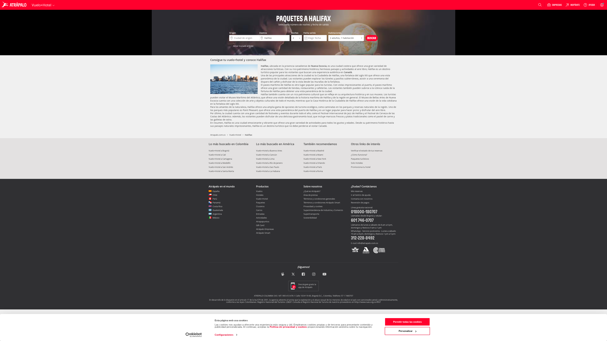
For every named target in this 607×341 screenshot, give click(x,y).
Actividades (261, 217)
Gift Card (260, 225)
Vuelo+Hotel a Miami (313, 154)
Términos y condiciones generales (319, 198)
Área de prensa (311, 195)
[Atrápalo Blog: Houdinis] (283, 274)
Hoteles (259, 195)
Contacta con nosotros (361, 199)
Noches (294, 32)
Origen (232, 32)
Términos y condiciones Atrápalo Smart (322, 202)
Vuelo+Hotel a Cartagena (220, 158)
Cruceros (260, 206)
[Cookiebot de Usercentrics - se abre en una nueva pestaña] (194, 334)
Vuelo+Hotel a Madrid (314, 150)
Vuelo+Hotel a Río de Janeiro (269, 163)
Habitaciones (334, 32)
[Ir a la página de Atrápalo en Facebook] (303, 274)
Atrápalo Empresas (265, 229)
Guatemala (218, 210)
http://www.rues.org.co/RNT (367, 302)
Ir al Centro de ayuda (361, 195)
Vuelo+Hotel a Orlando (314, 163)
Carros (259, 210)
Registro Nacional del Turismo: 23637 (274, 302)
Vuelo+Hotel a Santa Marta (221, 171)
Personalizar (406, 331)
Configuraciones (224, 334)
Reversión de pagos (360, 202)
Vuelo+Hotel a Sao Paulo (267, 167)
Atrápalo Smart (263, 232)
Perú (215, 198)
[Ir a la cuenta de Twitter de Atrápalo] (293, 274)
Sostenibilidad (310, 217)
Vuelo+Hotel (235, 134)
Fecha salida (310, 32)
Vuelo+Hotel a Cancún (266, 154)
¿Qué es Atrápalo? (312, 191)
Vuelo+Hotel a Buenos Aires (269, 150)
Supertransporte (311, 213)
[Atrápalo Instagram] (314, 274)
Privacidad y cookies (313, 206)
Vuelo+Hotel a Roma (313, 171)
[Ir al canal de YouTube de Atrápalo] (324, 274)
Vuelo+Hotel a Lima (265, 158)
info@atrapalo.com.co (367, 243)
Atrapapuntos (262, 221)
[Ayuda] (589, 5)
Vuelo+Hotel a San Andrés (221, 167)
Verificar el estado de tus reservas (366, 150)
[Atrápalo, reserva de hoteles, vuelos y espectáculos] (14, 5)
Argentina (217, 213)
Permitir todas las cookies (407, 321)
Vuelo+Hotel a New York (315, 158)
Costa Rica (217, 206)
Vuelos (259, 191)
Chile (215, 195)
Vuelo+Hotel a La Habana (268, 171)
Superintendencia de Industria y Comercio (323, 210)
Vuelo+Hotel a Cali (217, 154)
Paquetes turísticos (360, 158)
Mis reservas (357, 191)
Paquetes (260, 202)
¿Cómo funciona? (359, 154)
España (216, 191)
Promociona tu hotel (360, 167)
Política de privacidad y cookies (288, 327)
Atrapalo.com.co (218, 134)
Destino (263, 32)
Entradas (260, 213)
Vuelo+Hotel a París (313, 167)
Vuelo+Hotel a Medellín (219, 163)
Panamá (216, 202)
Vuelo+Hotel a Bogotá (219, 150)
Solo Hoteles (357, 163)
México (216, 217)
